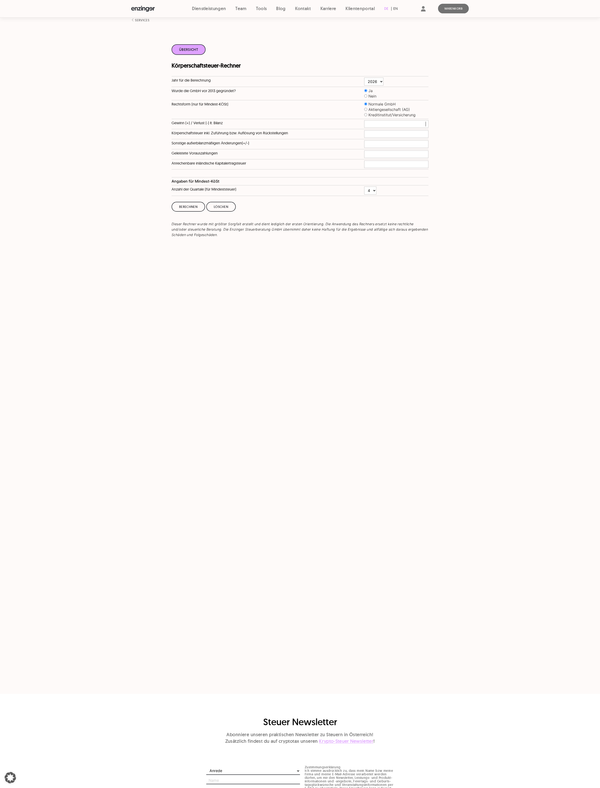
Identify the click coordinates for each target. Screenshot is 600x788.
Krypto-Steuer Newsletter (346, 741)
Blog (280, 8)
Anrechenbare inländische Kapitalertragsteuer (209, 163)
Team (240, 8)
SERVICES (141, 20)
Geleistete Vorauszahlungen (195, 153)
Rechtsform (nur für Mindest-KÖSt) (200, 104)
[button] (10, 777)
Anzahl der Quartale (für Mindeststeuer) (204, 189)
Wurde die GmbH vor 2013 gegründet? (204, 90)
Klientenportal (360, 8)
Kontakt (303, 8)
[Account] (423, 12)
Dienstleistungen (209, 8)
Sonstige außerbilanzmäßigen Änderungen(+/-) (210, 143)
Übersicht (188, 49)
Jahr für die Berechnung (191, 80)
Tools (261, 8)
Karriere (328, 8)
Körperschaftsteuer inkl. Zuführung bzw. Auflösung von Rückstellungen (230, 133)
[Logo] (151, 9)
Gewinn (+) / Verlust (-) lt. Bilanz (197, 122)
